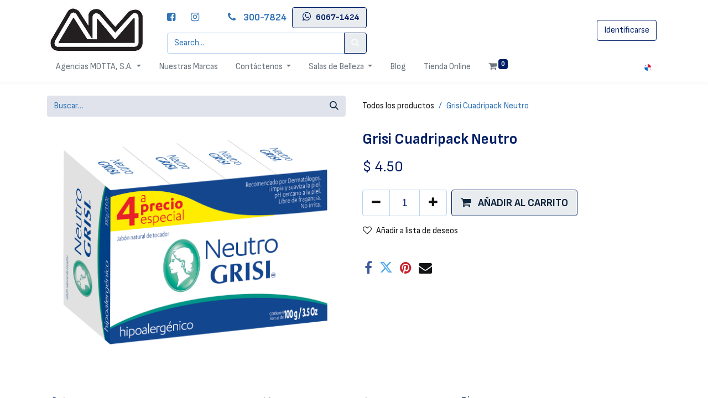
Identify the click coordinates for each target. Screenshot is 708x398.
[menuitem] (188, 67)
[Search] (355, 43)
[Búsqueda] (334, 106)
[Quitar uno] (376, 203)
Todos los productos (398, 106)
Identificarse (626, 30)
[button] (514, 203)
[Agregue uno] (433, 203)
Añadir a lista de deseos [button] (417, 231)
